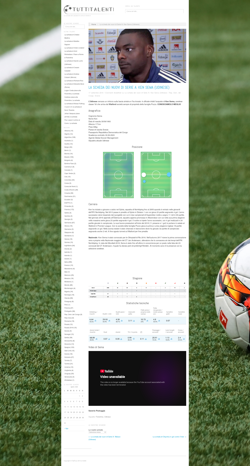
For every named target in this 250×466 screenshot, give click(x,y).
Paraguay (67, 301)
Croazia (67, 193)
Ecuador (67, 199)
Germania (67, 222)
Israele (66, 258)
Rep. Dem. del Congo (72, 314)
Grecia (66, 239)
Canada (67, 170)
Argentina (67, 137)
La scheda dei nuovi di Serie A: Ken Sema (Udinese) (129, 87)
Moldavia (67, 281)
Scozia (66, 331)
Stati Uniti (67, 350)
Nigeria (67, 291)
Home (93, 24)
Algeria (67, 134)
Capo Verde (68, 173)
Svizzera (67, 357)
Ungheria (67, 370)
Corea (66, 183)
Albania (67, 130)
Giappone (67, 232)
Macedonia (68, 268)
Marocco (67, 275)
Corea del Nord (69, 186)
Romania (67, 321)
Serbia (66, 337)
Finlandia (67, 206)
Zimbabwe (68, 380)
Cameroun (68, 167)
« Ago (66, 428)
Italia (66, 262)
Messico (67, 278)
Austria (66, 144)
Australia (67, 140)
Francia (67, 209)
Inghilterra (68, 245)
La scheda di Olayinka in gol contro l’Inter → (169, 436)
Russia (66, 324)
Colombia (67, 180)
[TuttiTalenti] (90, 9)
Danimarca (68, 196)
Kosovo (67, 265)
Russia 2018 (68, 327)
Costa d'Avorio (69, 190)
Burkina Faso (69, 163)
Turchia (67, 363)
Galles (66, 213)
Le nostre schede (96, 429)
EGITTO (67, 203)
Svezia (66, 354)
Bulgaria (67, 160)
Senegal (67, 334)
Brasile (66, 157)
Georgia (67, 219)
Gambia (67, 216)
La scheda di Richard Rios (73, 80)
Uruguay (67, 373)
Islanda (67, 255)
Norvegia (67, 295)
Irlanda (66, 249)
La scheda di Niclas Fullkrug (74, 103)
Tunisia (67, 360)
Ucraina (67, 367)
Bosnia (66, 153)
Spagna (67, 347)
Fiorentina (99, 416)
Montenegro (68, 288)
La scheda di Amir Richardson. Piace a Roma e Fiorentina (73, 54)
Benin (66, 150)
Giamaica (67, 229)
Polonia (67, 308)
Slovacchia (68, 341)
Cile (65, 176)
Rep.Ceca (68, 318)
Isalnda (67, 252)
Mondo (66, 285)
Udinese (107, 416)
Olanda (67, 298)
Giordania (67, 235)
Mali (65, 272)
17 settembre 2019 (96, 92)
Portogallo (68, 311)
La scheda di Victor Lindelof (74, 48)
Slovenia (67, 344)
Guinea (67, 242)
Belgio (66, 147)
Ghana (66, 226)
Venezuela (68, 377)
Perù (66, 304)
